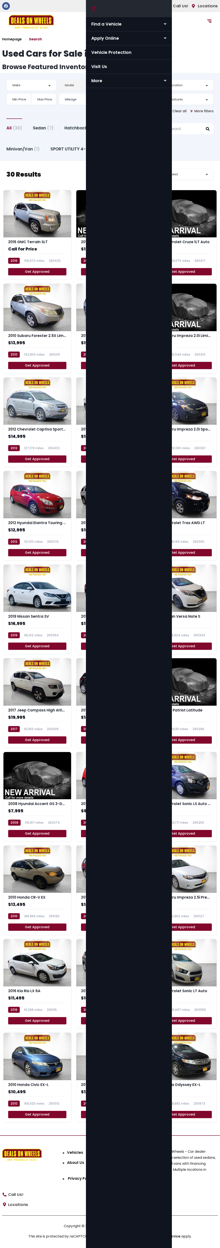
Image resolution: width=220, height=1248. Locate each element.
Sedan (43, 128)
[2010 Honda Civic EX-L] (37, 1077)
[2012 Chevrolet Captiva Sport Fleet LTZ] (37, 422)
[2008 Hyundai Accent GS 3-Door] (37, 796)
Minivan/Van (23, 149)
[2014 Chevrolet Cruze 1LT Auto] (183, 234)
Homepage (12, 39)
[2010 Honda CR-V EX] (37, 890)
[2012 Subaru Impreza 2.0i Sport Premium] (183, 422)
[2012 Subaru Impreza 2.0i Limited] (183, 328)
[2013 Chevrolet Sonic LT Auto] (183, 983)
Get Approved (37, 271)
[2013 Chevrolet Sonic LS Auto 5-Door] (183, 796)
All (14, 128)
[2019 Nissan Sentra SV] (37, 609)
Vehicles (75, 1152)
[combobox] (31, 85)
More (96, 81)
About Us (75, 1162)
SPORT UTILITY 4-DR (75, 149)
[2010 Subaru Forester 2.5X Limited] (37, 328)
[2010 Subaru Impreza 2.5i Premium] (183, 890)
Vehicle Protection (111, 52)
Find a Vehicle (106, 24)
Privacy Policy (80, 1178)
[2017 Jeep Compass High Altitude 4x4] (37, 703)
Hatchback (79, 128)
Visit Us (99, 67)
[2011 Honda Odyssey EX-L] (183, 1077)
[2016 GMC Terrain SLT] (37, 234)
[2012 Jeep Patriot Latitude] (183, 703)
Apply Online (105, 38)
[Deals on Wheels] (31, 22)
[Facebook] (6, 6)
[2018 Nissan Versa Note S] (183, 609)
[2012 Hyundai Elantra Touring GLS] (37, 515)
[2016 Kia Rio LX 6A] (37, 983)
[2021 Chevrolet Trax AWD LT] (183, 515)
